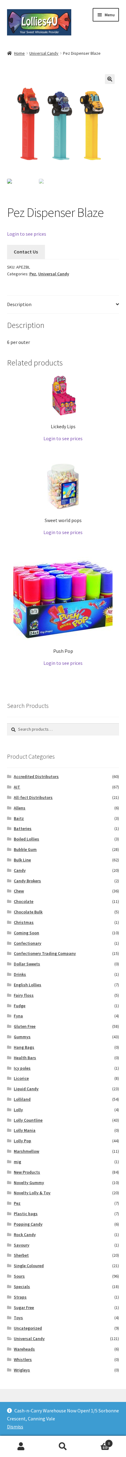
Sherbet (21, 1255)
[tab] (63, 305)
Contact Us (26, 252)
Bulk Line (22, 860)
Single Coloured (29, 1265)
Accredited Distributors (36, 776)
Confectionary (27, 943)
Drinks (20, 974)
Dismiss (15, 1426)
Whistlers (23, 1359)
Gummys (22, 1037)
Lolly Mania (24, 1130)
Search (63, 1446)
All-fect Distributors (33, 797)
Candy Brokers (27, 881)
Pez (32, 274)
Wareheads (24, 1349)
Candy (20, 870)
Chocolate (23, 901)
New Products (27, 1172)
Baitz (19, 818)
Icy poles (22, 1068)
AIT (17, 787)
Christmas (24, 922)
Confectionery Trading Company (45, 953)
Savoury (21, 1245)
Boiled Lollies (26, 839)
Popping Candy (28, 1224)
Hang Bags (24, 1047)
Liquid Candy (26, 1089)
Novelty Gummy (29, 1182)
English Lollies (27, 985)
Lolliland (22, 1099)
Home (19, 53)
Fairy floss (24, 995)
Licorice (21, 1078)
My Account (21, 1446)
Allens (19, 808)
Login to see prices (26, 234)
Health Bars (25, 1057)
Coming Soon (26, 933)
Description (19, 304)
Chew (19, 891)
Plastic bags (26, 1213)
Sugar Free (24, 1307)
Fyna (18, 1016)
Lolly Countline (28, 1120)
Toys (18, 1317)
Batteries (22, 828)
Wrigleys (22, 1370)
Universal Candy (43, 53)
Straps (20, 1297)
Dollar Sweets (27, 964)
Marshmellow (26, 1151)
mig (17, 1161)
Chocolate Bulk (28, 912)
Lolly (18, 1109)
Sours (19, 1276)
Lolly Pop (22, 1141)
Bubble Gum (25, 849)
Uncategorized (28, 1328)
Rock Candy (25, 1234)
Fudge (19, 1005)
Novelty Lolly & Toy (32, 1193)
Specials (22, 1286)
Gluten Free (24, 1026)
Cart (97, 1441)
